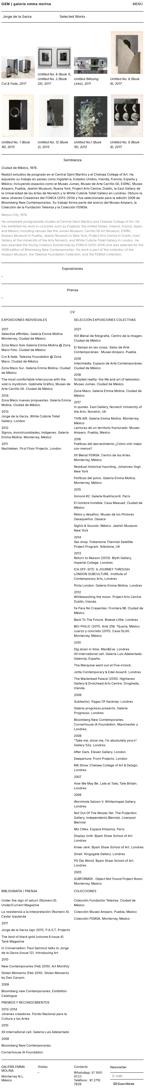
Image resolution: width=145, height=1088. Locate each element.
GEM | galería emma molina (26, 4)
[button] (138, 3)
